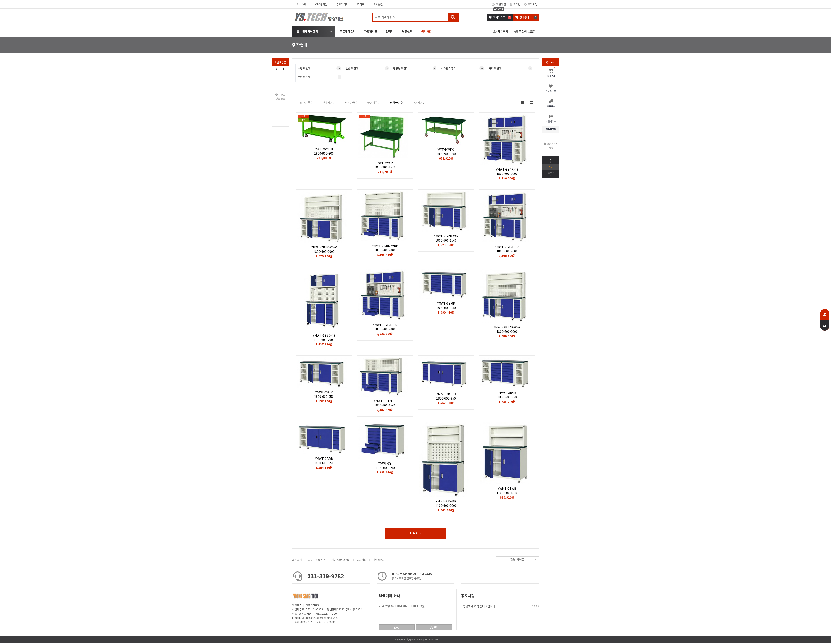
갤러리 (389, 31)
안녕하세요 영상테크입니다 (479, 606)
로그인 (516, 4)
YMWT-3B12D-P (385, 403)
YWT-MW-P (385, 165)
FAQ (396, 627)
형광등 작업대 (414, 68)
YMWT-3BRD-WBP (385, 247)
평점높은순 (396, 103)
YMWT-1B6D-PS (324, 337)
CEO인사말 (321, 4)
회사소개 (301, 4)
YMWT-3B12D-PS (385, 327)
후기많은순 (418, 103)
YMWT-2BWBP (446, 503)
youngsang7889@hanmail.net (320, 617)
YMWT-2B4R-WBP (324, 249)
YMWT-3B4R (507, 394)
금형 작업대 (319, 77)
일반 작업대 (367, 68)
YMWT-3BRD (446, 305)
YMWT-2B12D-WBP (507, 329)
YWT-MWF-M (324, 151)
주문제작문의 (347, 31)
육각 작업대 (510, 68)
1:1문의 (434, 627)
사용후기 (502, 31)
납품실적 (407, 31)
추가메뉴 (532, 4)
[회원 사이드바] (824, 320)
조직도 (360, 4)
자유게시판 (370, 31)
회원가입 (501, 4)
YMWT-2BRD (324, 460)
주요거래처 (342, 4)
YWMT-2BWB (507, 490)
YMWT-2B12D (446, 396)
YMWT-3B (385, 465)
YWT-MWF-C (446, 151)
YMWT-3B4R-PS (507, 171)
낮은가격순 (351, 103)
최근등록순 (306, 103)
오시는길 (378, 4)
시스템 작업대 (462, 68)
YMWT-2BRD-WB (446, 238)
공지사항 (361, 559)
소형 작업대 (319, 68)
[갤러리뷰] (531, 102)
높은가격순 (373, 103)
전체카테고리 (310, 31)
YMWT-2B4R (324, 394)
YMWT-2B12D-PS (507, 249)
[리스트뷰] (522, 102)
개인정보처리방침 (340, 559)
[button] (284, 69)
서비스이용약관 (316, 559)
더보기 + (415, 533)
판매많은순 (328, 103)
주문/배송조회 (526, 31)
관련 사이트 (517, 559)
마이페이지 (379, 559)
